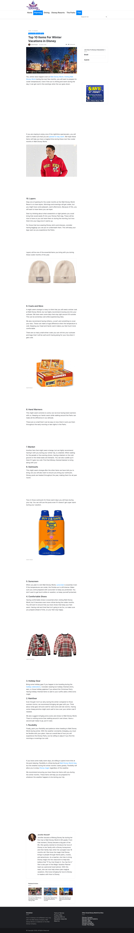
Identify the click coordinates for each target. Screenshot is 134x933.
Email (86, 54)
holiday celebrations (33, 687)
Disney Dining (87, 922)
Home (29, 13)
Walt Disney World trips (68, 763)
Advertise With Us (59, 917)
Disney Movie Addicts (90, 919)
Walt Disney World (56, 77)
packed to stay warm (56, 137)
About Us (57, 921)
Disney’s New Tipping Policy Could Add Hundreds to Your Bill (50, 899)
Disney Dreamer (88, 923)
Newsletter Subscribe (60, 919)
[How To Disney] (33, 5)
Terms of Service (59, 913)
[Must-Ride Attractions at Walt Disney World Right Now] (66, 891)
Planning (38, 13)
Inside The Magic (88, 925)
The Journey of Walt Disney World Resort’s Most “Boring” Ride (34, 899)
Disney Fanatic (87, 917)
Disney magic (44, 768)
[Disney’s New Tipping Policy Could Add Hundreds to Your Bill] (50, 891)
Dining (46, 13)
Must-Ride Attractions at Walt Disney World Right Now (65, 899)
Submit (86, 60)
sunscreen (60, 585)
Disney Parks (32, 33)
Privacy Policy (58, 915)
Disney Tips (86, 920)
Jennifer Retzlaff (34, 44)
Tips (79, 13)
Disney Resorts (58, 13)
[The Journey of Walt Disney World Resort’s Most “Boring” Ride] (35, 891)
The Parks (71, 13)
